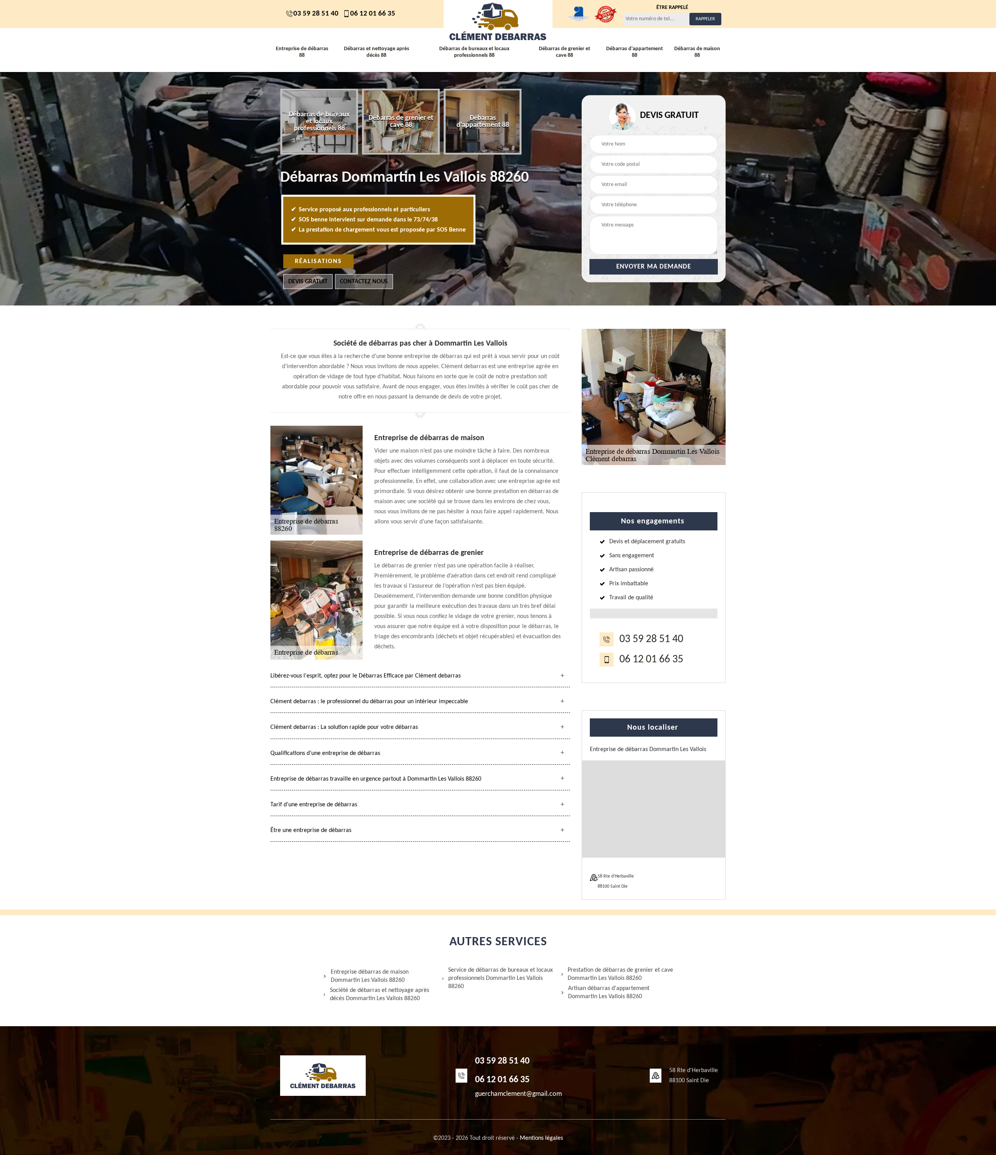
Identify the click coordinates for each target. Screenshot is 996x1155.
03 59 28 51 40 (315, 14)
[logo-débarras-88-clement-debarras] (498, 21)
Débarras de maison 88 (697, 52)
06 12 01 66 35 (372, 14)
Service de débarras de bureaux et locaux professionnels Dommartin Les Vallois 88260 (500, 978)
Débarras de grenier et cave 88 (564, 52)
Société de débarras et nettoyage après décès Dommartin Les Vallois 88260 (379, 994)
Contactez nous (364, 282)
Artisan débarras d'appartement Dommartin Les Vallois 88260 (608, 992)
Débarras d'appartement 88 (634, 52)
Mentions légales (541, 1138)
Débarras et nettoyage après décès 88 (376, 52)
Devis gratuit (308, 282)
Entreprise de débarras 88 (302, 52)
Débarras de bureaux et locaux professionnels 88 (474, 52)
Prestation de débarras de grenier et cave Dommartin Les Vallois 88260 (620, 974)
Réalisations (318, 261)
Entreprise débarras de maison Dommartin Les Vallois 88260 (370, 976)
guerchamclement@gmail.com (518, 1094)
